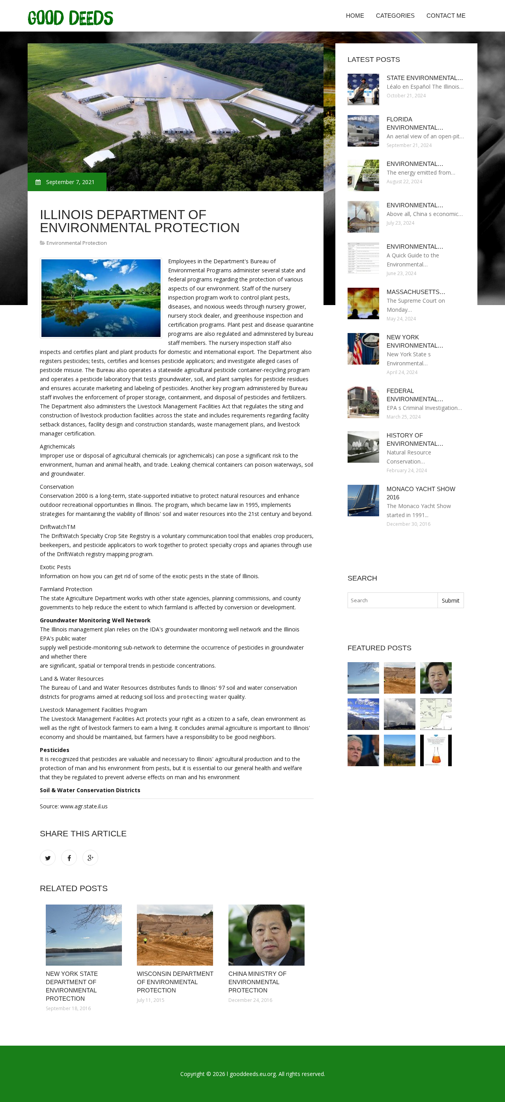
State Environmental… (425, 77)
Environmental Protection (77, 242)
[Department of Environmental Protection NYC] (399, 750)
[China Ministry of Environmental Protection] (268, 935)
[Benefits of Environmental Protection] (436, 714)
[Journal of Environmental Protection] (436, 750)
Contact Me (446, 15)
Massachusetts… (416, 292)
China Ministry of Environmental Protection (257, 982)
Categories (395, 15)
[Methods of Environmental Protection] (363, 714)
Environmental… (415, 163)
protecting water (201, 696)
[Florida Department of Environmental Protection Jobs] (399, 714)
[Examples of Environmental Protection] (363, 750)
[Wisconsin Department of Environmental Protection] (176, 935)
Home (355, 15)
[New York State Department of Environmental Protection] (85, 935)
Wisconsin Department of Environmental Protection (175, 982)
